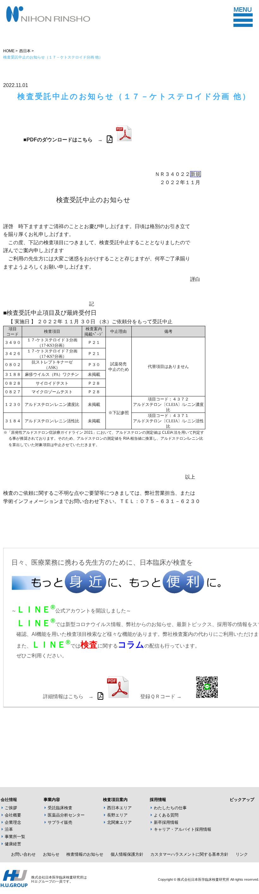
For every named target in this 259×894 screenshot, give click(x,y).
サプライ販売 (60, 822)
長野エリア (117, 815)
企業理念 (13, 822)
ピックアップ (242, 799)
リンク (242, 854)
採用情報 (158, 799)
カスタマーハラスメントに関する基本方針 (189, 854)
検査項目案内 (115, 799)
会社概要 (13, 815)
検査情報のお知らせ (84, 854)
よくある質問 (166, 815)
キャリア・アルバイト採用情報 (182, 829)
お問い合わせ (23, 854)
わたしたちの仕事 (170, 807)
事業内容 (52, 799)
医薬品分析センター (66, 815)
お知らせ (51, 854)
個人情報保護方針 (127, 854)
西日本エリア (119, 807)
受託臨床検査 (60, 807)
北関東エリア (119, 822)
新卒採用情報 (166, 822)
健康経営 (13, 843)
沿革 (9, 829)
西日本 (25, 51)
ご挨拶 (11, 807)
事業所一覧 (15, 836)
